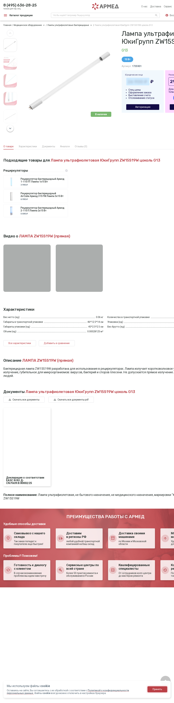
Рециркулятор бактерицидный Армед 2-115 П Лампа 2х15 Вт (42, 209)
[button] (10, 33)
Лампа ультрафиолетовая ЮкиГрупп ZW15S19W (124, 25)
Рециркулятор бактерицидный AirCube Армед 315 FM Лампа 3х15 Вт (42, 194)
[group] (69, 81)
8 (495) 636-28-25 (20, 5)
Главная (7, 25)
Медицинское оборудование (28, 25)
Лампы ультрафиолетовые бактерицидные (68, 25)
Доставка (155, 6)
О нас (144, 6)
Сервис (168, 6)
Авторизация (142, 107)
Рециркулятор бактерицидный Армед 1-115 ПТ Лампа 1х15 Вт (42, 180)
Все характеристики (19, 343)
